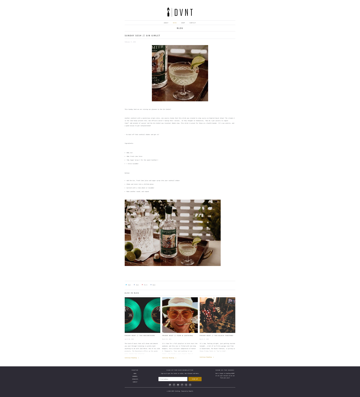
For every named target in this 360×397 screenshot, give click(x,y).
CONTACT (193, 22)
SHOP (183, 22)
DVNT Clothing (175, 391)
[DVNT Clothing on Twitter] (170, 385)
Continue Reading (131, 357)
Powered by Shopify (187, 391)
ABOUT (166, 22)
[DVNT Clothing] (180, 12)
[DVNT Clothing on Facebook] (174, 385)
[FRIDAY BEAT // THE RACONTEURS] (142, 315)
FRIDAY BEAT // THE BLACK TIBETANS (216, 335)
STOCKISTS (135, 379)
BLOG (180, 28)
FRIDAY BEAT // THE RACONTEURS (140, 335)
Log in (227, 1)
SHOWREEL (135, 376)
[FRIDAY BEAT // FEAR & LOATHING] (180, 315)
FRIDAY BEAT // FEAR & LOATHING (177, 335)
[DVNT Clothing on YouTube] (178, 385)
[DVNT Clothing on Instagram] (190, 385)
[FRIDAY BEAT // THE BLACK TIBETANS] (217, 315)
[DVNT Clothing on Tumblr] (186, 385)
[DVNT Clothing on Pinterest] (182, 385)
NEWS (175, 22)
